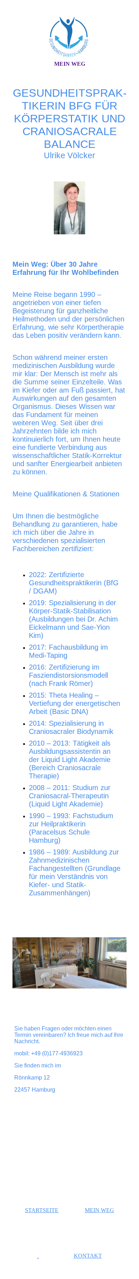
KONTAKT (88, 1256)
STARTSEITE (41, 1210)
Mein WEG (99, 1210)
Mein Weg (69, 64)
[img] (69, 36)
